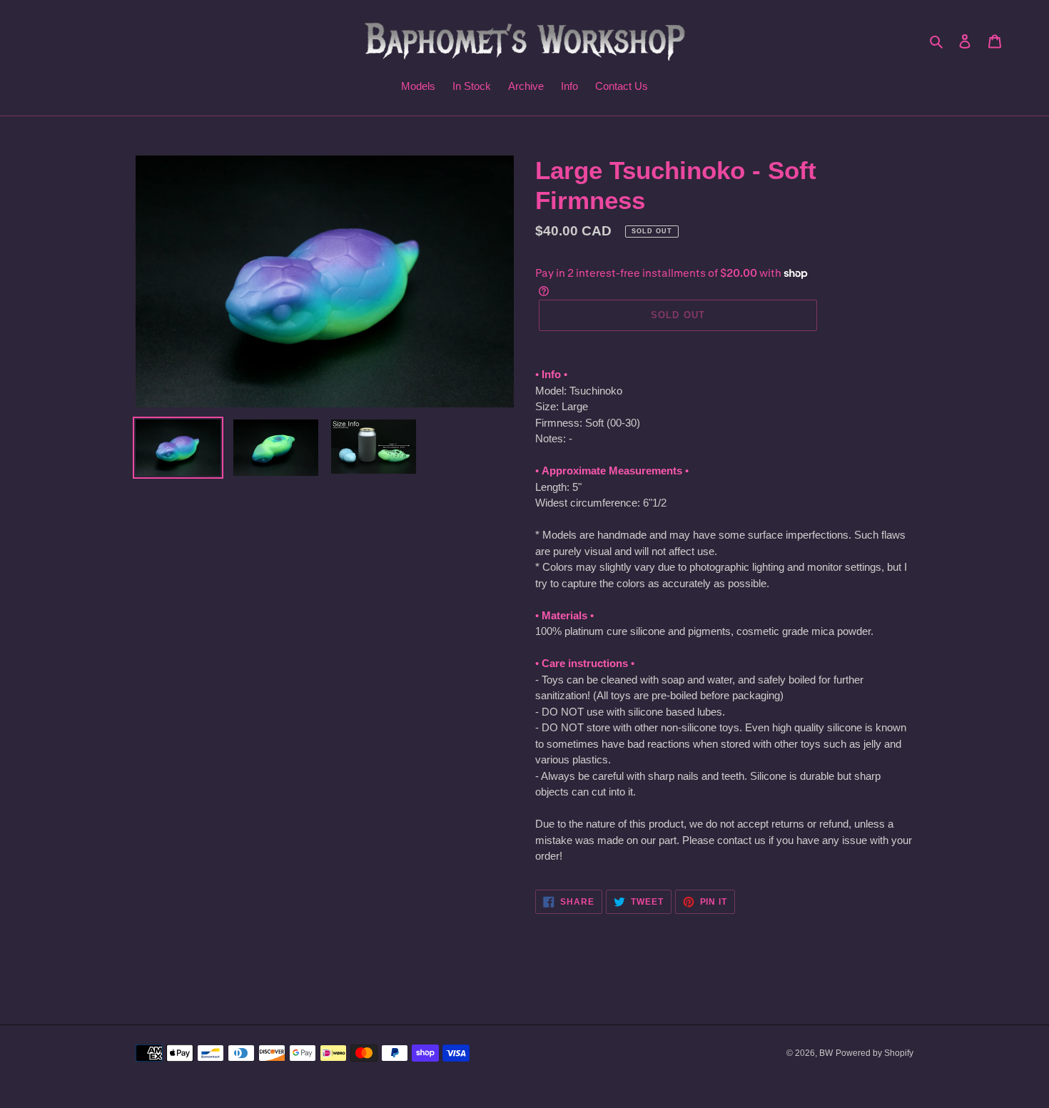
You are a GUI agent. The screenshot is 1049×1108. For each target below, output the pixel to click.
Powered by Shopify (874, 1053)
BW (826, 1053)
